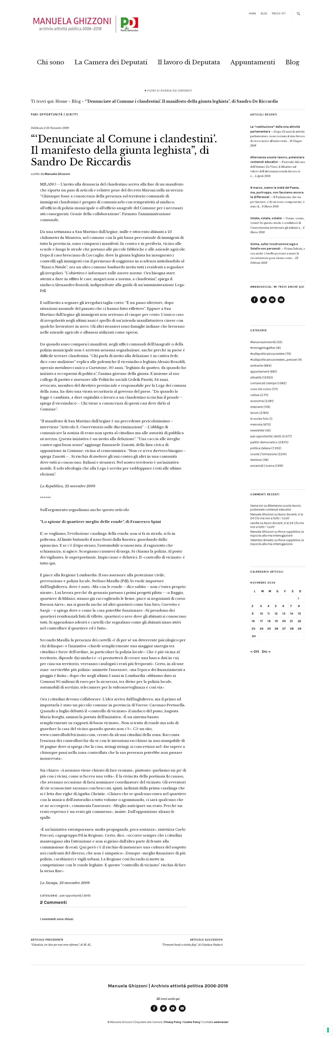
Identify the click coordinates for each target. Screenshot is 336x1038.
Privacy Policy (172, 1022)
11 (268, 613)
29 (299, 628)
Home (252, 13)
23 (253, 628)
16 (253, 621)
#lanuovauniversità (263, 342)
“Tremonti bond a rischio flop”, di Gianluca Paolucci (192, 942)
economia (257, 401)
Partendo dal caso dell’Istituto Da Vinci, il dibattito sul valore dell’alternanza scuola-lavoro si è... (277, 167)
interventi (256, 407)
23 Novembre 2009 (57, 128)
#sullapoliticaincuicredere (267, 353)
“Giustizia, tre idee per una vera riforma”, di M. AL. (61, 942)
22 (299, 621)
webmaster (221, 1022)
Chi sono (50, 62)
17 (261, 621)
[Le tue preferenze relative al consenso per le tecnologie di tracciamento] (328, 1030)
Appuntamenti (252, 62)
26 (276, 628)
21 (291, 621)
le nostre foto (259, 418)
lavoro (254, 413)
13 (283, 613)
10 (261, 613)
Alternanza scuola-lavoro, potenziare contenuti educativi (275, 507)
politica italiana (260, 448)
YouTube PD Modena (182, 1011)
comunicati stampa (263, 383)
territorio (256, 460)
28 (292, 628)
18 (269, 621)
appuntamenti (259, 371)
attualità (255, 377)
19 (276, 621)
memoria (256, 424)
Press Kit (279, 13)
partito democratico (263, 442)
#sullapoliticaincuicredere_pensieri (273, 359)
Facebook (154, 1011)
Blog (264, 13)
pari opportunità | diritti (54, 114)
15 (299, 613)
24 (261, 628)
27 (284, 628)
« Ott (254, 651)
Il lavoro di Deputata (189, 62)
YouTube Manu (172, 1011)
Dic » (266, 651)
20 (284, 621)
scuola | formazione (263, 454)
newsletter (257, 430)
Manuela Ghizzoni (57, 174)
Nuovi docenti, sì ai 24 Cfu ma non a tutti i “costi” (276, 516)
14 (291, 613)
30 (254, 636)
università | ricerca (262, 465)
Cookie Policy (191, 1022)
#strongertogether (262, 347)
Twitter (163, 1011)
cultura (254, 395)
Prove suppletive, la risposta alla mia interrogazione (277, 533)
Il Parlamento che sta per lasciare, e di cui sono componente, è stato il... (277, 197)
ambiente (256, 365)
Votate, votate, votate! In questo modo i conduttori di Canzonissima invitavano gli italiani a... (277, 223)
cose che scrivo (260, 389)
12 (276, 613)
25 (269, 628)
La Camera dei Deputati (111, 62)
